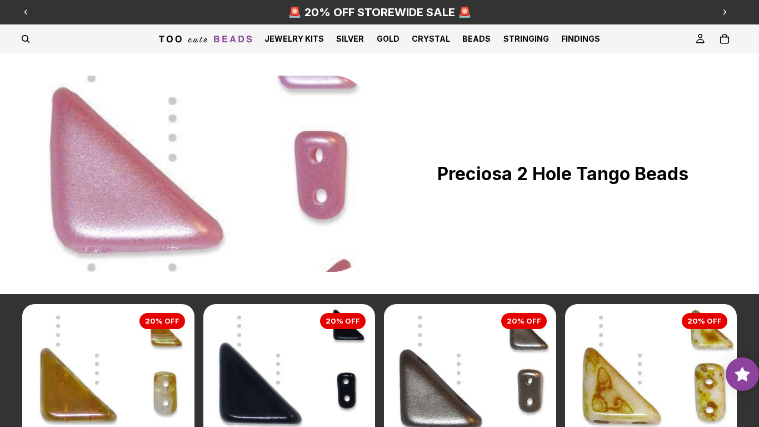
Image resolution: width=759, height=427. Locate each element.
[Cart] (724, 39)
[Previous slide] (26, 12)
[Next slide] (724, 12)
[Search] (25, 39)
